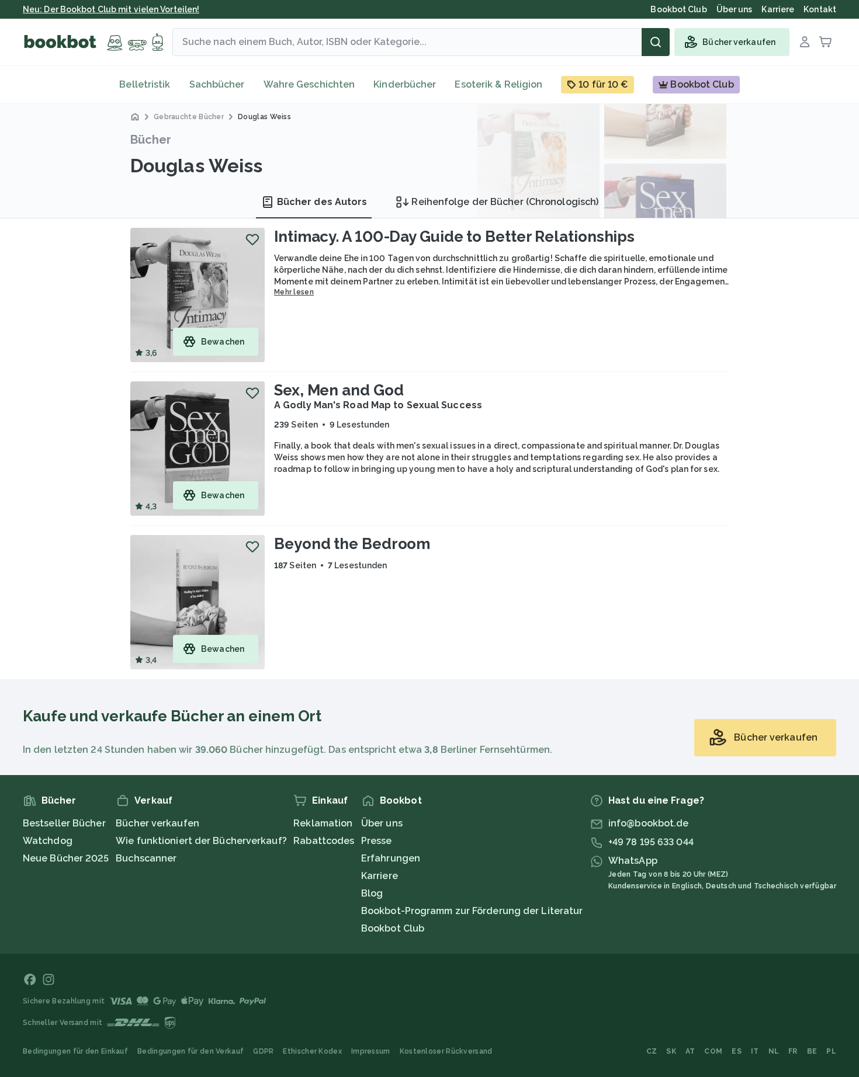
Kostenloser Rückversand (446, 1051)
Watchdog (47, 840)
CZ (651, 1051)
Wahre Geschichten (309, 84)
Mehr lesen (294, 292)
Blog (372, 893)
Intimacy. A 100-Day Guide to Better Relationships (454, 236)
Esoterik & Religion (498, 84)
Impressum (370, 1051)
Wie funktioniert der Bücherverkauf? (201, 840)
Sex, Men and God (338, 390)
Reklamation (322, 823)
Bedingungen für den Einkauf (75, 1051)
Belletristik (144, 84)
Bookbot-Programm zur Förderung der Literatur (472, 910)
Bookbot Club (392, 928)
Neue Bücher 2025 (66, 858)
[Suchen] (656, 42)
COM (713, 1051)
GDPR (263, 1051)
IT (755, 1051)
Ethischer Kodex (312, 1051)
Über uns (382, 823)
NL (774, 1051)
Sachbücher (217, 84)
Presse (376, 840)
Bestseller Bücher (64, 823)
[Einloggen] (804, 42)
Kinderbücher (404, 84)
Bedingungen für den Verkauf (190, 1051)
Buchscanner (146, 858)
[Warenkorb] (825, 42)
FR (793, 1051)
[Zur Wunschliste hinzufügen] (252, 239)
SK (671, 1051)
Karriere (379, 875)
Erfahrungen (390, 858)
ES (737, 1051)
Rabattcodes (323, 840)
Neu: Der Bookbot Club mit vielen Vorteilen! (111, 9)
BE (812, 1051)
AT (690, 1051)
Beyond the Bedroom (352, 544)
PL (831, 1051)
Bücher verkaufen (157, 823)
